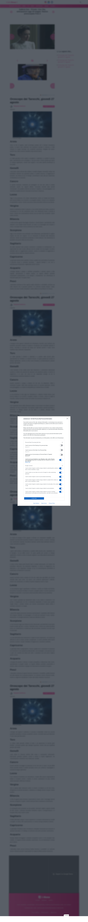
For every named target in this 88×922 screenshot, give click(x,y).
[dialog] (44, 461)
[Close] (67, 419)
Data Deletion (36, 503)
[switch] (61, 445)
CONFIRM (34, 498)
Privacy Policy (52, 503)
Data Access (44, 503)
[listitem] (44, 442)
